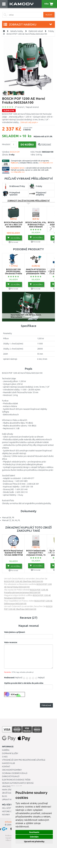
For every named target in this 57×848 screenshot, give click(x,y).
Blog (4, 796)
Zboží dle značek (10, 793)
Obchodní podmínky (12, 770)
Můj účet (6, 808)
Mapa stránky (8, 790)
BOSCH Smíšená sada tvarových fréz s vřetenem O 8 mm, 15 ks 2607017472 (35, 554)
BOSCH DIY (15, 152)
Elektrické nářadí (36, 31)
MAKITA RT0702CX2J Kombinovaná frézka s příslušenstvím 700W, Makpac (36, 272)
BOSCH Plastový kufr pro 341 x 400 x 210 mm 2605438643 (13, 224)
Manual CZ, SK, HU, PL (11, 520)
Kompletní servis (17, 168)
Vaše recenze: (10, 642)
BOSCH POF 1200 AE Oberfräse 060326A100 (23, 581)
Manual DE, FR (8, 517)
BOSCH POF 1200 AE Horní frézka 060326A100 (27, 34)
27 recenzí (19, 107)
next (50, 228)
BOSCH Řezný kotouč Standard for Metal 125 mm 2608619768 (13, 553)
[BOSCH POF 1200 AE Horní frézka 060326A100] (28, 64)
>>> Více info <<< (46, 163)
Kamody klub (8, 763)
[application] (28, 306)
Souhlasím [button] (34, 832)
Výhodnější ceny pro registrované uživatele (23, 760)
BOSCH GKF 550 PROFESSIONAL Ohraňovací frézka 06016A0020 (13, 272)
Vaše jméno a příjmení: (14, 632)
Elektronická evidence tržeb (16, 780)
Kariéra (5, 750)
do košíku (15, 238)
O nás (4, 757)
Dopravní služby (10, 753)
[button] (28, 306)
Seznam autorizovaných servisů (18, 783)
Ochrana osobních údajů (14, 773)
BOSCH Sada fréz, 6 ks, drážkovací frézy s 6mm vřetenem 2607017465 (35, 225)
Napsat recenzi (32, 107)
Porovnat (46, 144)
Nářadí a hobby (16, 31)
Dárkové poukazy (11, 776)
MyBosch (14, 163)
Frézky (51, 31)
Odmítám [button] (34, 837)
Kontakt (6, 766)
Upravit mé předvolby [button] (34, 841)
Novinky (6, 814)
